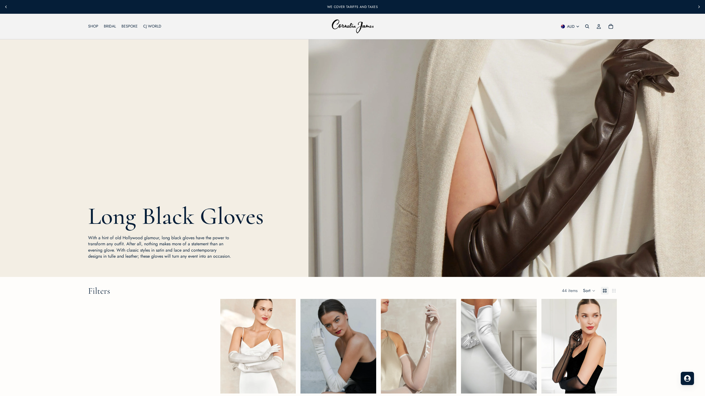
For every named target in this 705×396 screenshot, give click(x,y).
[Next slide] (699, 7)
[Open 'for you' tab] (687, 378)
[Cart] (611, 26)
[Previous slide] (6, 7)
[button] (589, 291)
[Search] (587, 26)
